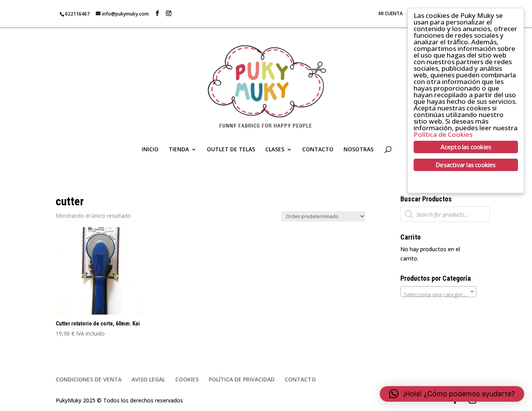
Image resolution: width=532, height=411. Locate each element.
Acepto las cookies (465, 147)
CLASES (274, 150)
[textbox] (438, 295)
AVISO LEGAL (148, 379)
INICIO (150, 150)
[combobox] (438, 291)
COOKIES (187, 379)
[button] (452, 394)
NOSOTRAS (358, 150)
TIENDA (179, 150)
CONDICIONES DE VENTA (89, 379)
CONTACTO (317, 150)
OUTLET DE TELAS (231, 150)
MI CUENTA (391, 14)
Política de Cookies (443, 134)
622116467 (77, 13)
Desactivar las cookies (465, 165)
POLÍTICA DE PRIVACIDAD (242, 379)
